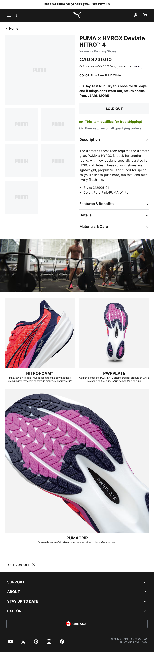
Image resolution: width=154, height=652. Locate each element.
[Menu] (9, 15)
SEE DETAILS (101, 4)
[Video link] (77, 265)
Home (13, 28)
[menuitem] (10, 642)
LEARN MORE (98, 96)
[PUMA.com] (77, 15)
